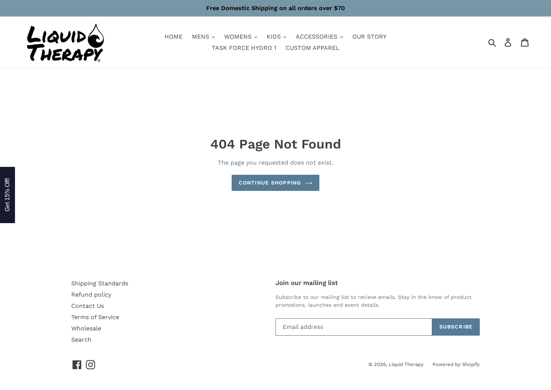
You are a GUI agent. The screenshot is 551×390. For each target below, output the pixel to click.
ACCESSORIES (317, 36)
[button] (7, 195)
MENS (201, 36)
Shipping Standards (99, 283)
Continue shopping (270, 183)
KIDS (275, 36)
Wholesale (86, 328)
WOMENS (238, 36)
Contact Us (87, 305)
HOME (174, 36)
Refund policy (91, 294)
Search (81, 339)
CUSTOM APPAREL (313, 47)
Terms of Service (95, 317)
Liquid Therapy (407, 364)
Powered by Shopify (456, 364)
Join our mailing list (307, 282)
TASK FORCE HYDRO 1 (244, 47)
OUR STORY (369, 36)
